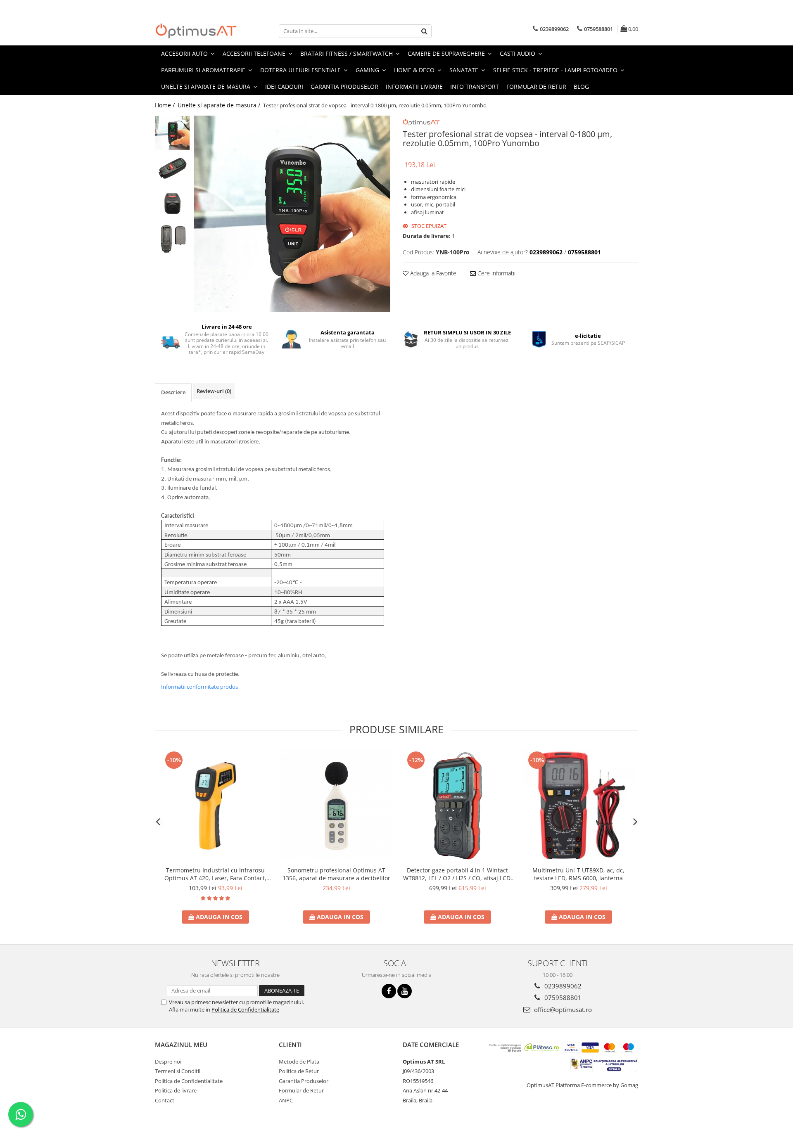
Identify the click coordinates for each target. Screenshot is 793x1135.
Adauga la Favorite (432, 273)
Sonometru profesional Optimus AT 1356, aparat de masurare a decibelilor (336, 874)
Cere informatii (495, 273)
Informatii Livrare (414, 86)
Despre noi (168, 1061)
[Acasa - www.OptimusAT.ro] (196, 31)
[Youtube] (404, 991)
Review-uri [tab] (214, 391)
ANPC (286, 1100)
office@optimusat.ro (562, 1009)
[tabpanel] (292, 214)
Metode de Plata (299, 1061)
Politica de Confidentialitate (245, 1009)
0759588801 (562, 997)
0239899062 (562, 986)
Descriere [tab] (173, 392)
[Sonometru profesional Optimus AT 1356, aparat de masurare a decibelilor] (336, 805)
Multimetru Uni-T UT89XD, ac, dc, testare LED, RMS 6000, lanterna (578, 874)
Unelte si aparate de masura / (220, 105)
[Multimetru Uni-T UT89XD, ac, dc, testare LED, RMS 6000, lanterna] (578, 805)
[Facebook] (389, 991)
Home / (165, 105)
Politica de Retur (299, 1071)
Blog (581, 86)
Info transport (474, 86)
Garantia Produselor (344, 86)
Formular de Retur (536, 86)
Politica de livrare (176, 1090)
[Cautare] (424, 31)
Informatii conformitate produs (199, 686)
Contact (164, 1100)
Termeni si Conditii (177, 1071)
